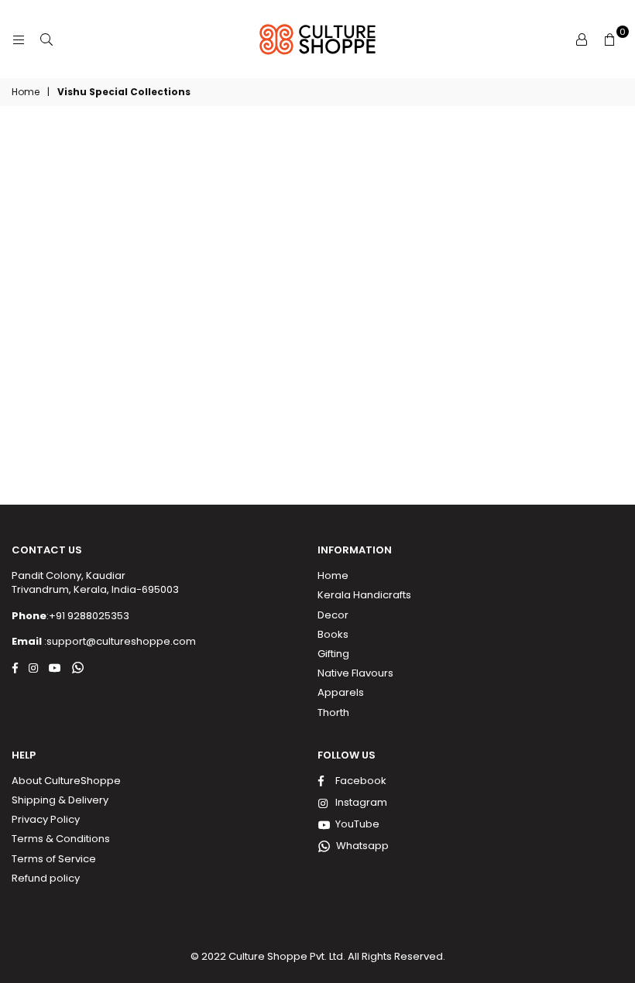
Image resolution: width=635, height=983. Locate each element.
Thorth (333, 712)
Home (25, 92)
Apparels (341, 692)
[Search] (46, 39)
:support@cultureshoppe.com (119, 641)
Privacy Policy (46, 819)
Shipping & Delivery (60, 800)
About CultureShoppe (66, 780)
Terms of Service (54, 858)
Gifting (333, 653)
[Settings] (582, 39)
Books (333, 634)
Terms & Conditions (61, 838)
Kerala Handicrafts (364, 594)
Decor (333, 615)
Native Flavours (355, 673)
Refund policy (46, 878)
